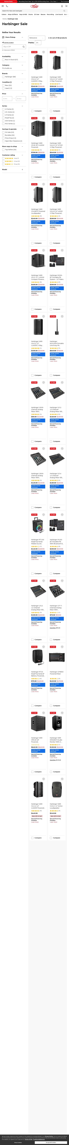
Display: (31, 42)
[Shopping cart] (66, 6)
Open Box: (53, 628)
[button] (22, 37)
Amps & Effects (13, 14)
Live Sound (59, 14)
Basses (43, 14)
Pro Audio (7, 68)
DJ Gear (36, 14)
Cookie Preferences (39, 1139)
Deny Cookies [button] (18, 1142)
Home (5, 19)
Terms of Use (28, 1139)
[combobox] (36, 38)
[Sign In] (62, 6)
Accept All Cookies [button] (51, 1142)
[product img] (38, 63)
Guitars (4, 14)
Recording (50, 14)
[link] (38, 79)
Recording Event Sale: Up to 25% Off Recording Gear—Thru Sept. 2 (38, 1)
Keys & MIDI (23, 14)
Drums (30, 14)
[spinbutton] (7, 98)
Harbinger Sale (13, 19)
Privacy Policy (49, 1136)
